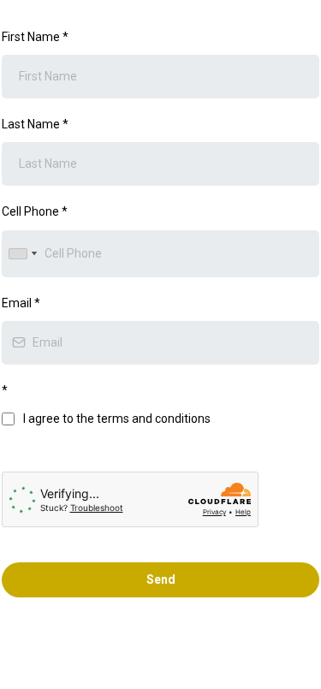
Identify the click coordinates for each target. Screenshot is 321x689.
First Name (35, 37)
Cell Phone (35, 211)
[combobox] (22, 253)
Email (21, 303)
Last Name (35, 124)
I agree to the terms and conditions (117, 418)
